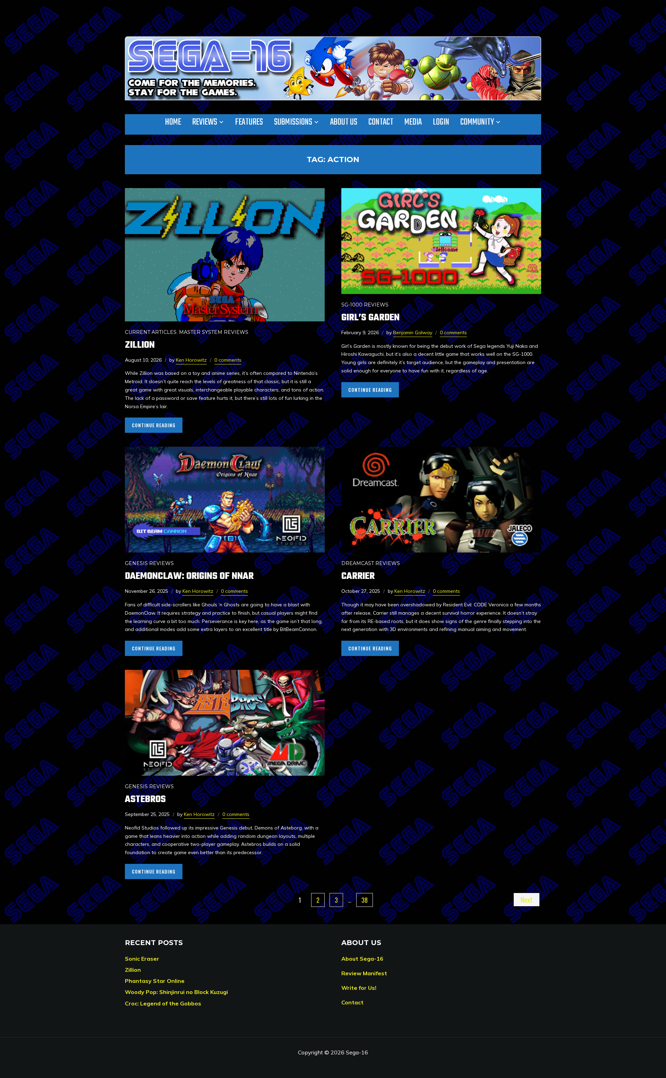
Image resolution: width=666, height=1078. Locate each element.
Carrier (358, 576)
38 (364, 899)
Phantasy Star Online (155, 980)
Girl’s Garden (370, 317)
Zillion (140, 345)
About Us (343, 122)
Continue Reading (154, 425)
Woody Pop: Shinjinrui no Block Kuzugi (176, 991)
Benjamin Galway (412, 332)
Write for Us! (358, 987)
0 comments (227, 360)
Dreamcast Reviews (370, 563)
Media (413, 122)
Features (249, 122)
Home (173, 122)
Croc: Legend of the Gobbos (163, 1003)
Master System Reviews (213, 332)
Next (526, 899)
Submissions (293, 122)
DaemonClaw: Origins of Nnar (189, 576)
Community (477, 122)
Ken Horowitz (191, 360)
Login (441, 122)
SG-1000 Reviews (364, 305)
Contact (380, 122)
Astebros (145, 799)
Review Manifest (364, 973)
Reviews (204, 122)
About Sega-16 (362, 958)
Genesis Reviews (149, 563)
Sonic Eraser (142, 958)
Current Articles (151, 332)
